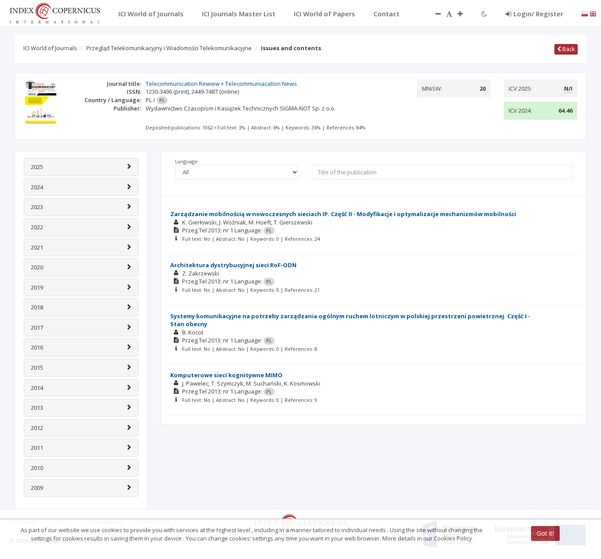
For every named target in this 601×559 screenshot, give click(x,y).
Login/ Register (538, 13)
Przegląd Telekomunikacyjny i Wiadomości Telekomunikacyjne (169, 48)
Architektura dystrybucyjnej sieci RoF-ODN (233, 265)
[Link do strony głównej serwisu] (54, 12)
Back (568, 49)
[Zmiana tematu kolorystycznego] (484, 13)
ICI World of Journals (50, 48)
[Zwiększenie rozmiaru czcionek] (464, 13)
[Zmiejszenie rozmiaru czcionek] (433, 13)
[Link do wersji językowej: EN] (593, 13)
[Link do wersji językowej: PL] (584, 13)
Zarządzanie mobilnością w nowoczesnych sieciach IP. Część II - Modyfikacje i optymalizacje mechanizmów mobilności (343, 214)
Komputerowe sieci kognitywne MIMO (226, 375)
